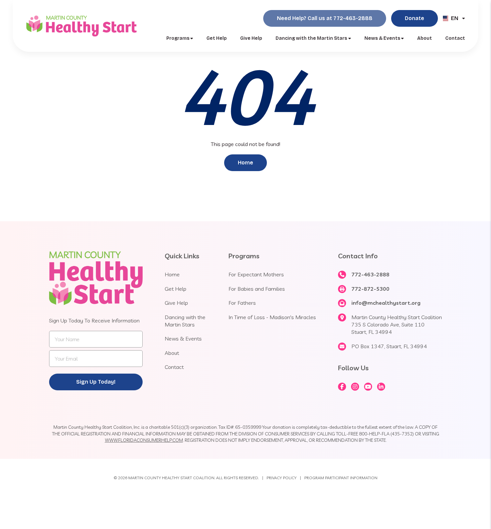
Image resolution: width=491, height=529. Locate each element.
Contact (455, 38)
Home (245, 162)
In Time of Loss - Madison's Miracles (272, 317)
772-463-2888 (370, 274)
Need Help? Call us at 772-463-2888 (324, 18)
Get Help (216, 38)
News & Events (382, 38)
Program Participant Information (340, 477)
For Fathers (242, 302)
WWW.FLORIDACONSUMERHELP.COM (144, 440)
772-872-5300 (370, 288)
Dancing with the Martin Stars (311, 38)
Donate (414, 18)
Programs (177, 38)
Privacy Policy (282, 477)
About (424, 38)
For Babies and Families (256, 288)
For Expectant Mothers (256, 274)
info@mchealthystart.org (386, 302)
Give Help (251, 38)
